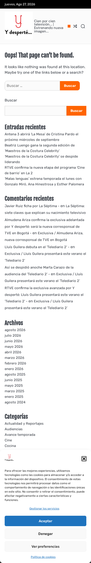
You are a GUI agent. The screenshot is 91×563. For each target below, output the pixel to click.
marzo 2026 (14, 358)
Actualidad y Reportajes (24, 423)
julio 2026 (13, 335)
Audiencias (14, 429)
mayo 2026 (14, 347)
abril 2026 (13, 352)
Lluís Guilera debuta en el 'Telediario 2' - (37, 247)
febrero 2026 (15, 363)
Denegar (45, 534)
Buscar (11, 100)
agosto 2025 (15, 374)
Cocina (10, 446)
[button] (84, 458)
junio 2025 (13, 380)
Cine (8, 440)
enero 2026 (14, 369)
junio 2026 (13, 341)
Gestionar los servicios (44, 508)
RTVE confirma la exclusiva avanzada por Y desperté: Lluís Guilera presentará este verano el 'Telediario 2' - (44, 295)
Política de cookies (43, 557)
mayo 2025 (14, 385)
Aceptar (45, 521)
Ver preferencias (46, 546)
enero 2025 (14, 397)
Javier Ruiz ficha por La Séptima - (32, 206)
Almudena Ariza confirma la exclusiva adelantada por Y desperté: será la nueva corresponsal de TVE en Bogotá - (44, 226)
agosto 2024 (15, 402)
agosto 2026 (15, 330)
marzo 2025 (14, 391)
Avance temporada (20, 435)
